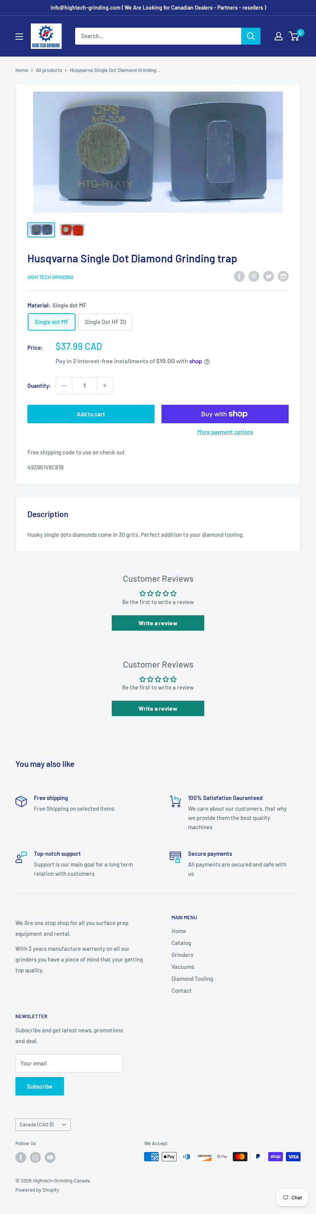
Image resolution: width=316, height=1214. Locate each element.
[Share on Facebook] (239, 276)
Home (21, 70)
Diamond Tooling (192, 978)
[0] (294, 36)
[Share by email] (283, 276)
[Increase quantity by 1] (105, 385)
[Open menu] (19, 36)
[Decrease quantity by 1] (64, 385)
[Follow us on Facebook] (20, 1157)
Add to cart (91, 414)
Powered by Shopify (37, 1190)
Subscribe (39, 1086)
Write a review (158, 622)
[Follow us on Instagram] (35, 1157)
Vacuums (182, 966)
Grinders (182, 954)
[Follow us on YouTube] (50, 1157)
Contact (181, 990)
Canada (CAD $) (37, 1124)
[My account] (278, 36)
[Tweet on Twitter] (268, 276)
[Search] (251, 36)
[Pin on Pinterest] (254, 276)
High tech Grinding (50, 277)
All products (49, 70)
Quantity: (39, 385)
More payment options (225, 431)
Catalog (181, 942)
